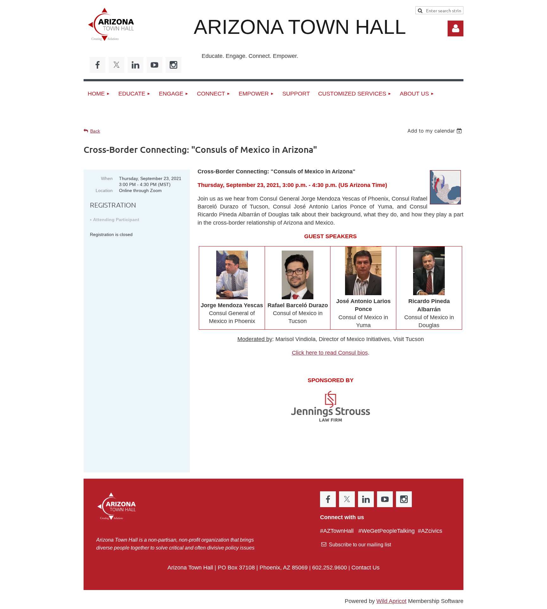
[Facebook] (97, 65)
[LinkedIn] (135, 65)
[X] (116, 65)
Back (95, 131)
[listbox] (435, 130)
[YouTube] (154, 65)
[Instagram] (173, 65)
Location (104, 190)
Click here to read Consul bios (330, 353)
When (107, 178)
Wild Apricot (391, 601)
